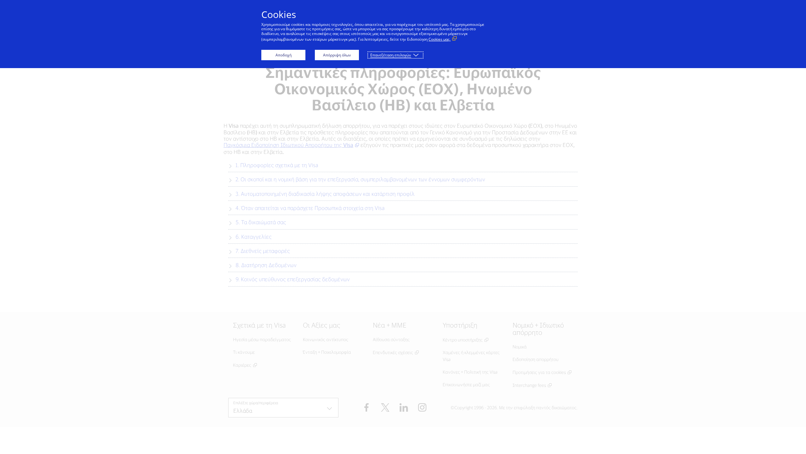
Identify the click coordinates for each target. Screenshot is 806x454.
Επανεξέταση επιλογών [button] (390, 55)
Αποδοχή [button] (283, 55)
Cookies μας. (440, 39)
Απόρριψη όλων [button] (337, 55)
